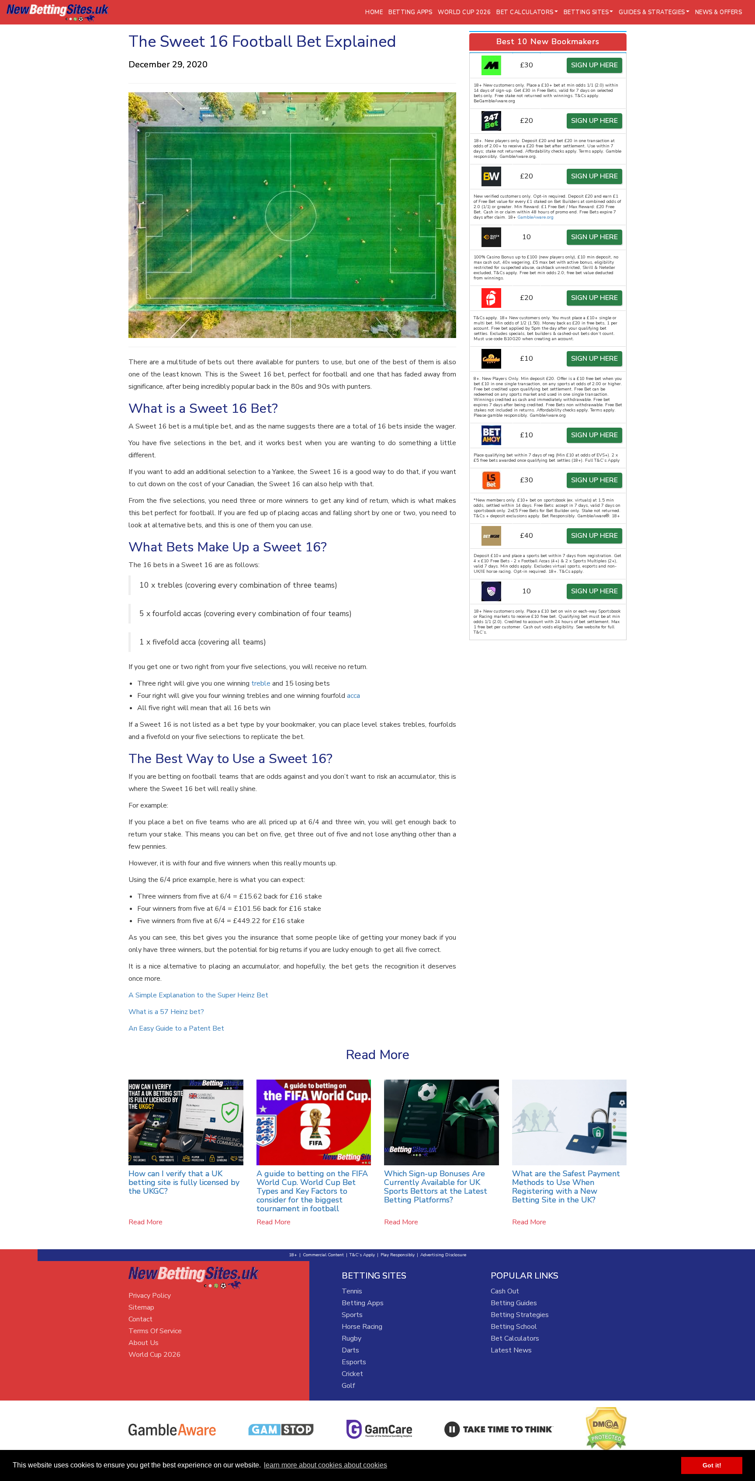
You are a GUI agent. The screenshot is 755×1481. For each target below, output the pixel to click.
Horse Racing (362, 1326)
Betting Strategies (520, 1315)
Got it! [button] (712, 1465)
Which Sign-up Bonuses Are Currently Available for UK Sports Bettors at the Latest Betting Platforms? (435, 1186)
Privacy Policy (149, 1295)
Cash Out (505, 1291)
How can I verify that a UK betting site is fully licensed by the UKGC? (183, 1182)
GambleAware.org (535, 217)
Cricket (352, 1374)
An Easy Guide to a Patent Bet (176, 1028)
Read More (145, 1222)
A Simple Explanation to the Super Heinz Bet (198, 995)
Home (374, 12)
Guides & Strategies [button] (652, 12)
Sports (352, 1315)
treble (260, 683)
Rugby (351, 1338)
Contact (140, 1319)
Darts (350, 1350)
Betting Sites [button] (586, 12)
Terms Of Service (155, 1331)
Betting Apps (410, 12)
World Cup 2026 (464, 12)
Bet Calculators (515, 1338)
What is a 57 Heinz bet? (166, 1012)
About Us (143, 1343)
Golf (348, 1385)
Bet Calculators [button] (525, 12)
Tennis (352, 1291)
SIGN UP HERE (594, 65)
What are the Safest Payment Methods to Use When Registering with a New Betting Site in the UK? (566, 1186)
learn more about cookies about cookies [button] (325, 1465)
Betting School (514, 1326)
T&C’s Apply (362, 1255)
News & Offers (718, 12)
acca (353, 695)
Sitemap (141, 1307)
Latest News (511, 1350)
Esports (354, 1362)
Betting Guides (514, 1303)
